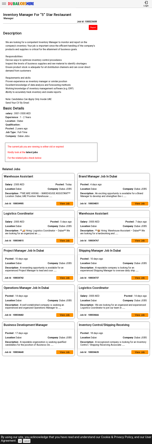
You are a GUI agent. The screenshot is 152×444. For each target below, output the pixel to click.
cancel (27, 441)
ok (20, 441)
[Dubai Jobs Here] (21, 5)
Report (93, 27)
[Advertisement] (126, 88)
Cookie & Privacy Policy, (117, 437)
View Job (65, 203)
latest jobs (32, 152)
